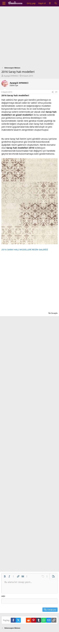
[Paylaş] (52, 92)
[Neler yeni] (50, 3)
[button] (5, 576)
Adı (3, 596)
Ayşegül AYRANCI (11, 75)
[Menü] (4, 3)
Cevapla (54, 313)
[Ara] (55, 3)
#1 (56, 92)
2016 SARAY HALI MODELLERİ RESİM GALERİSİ (24, 249)
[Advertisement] (29, 37)
